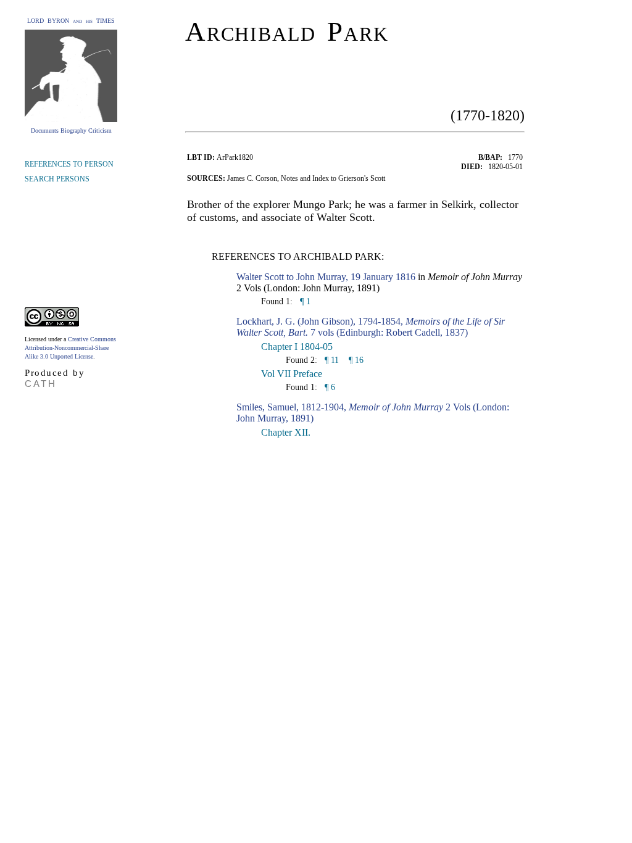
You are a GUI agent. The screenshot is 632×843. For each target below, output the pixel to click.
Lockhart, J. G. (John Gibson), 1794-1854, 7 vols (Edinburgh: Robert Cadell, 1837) (370, 327)
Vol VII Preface (291, 373)
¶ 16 (356, 360)
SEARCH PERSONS (57, 179)
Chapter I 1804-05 (297, 346)
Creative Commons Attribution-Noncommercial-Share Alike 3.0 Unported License (70, 348)
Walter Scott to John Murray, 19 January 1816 (325, 277)
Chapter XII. (285, 432)
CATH (41, 383)
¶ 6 (328, 387)
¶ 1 (303, 301)
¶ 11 (330, 360)
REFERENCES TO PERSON (69, 164)
